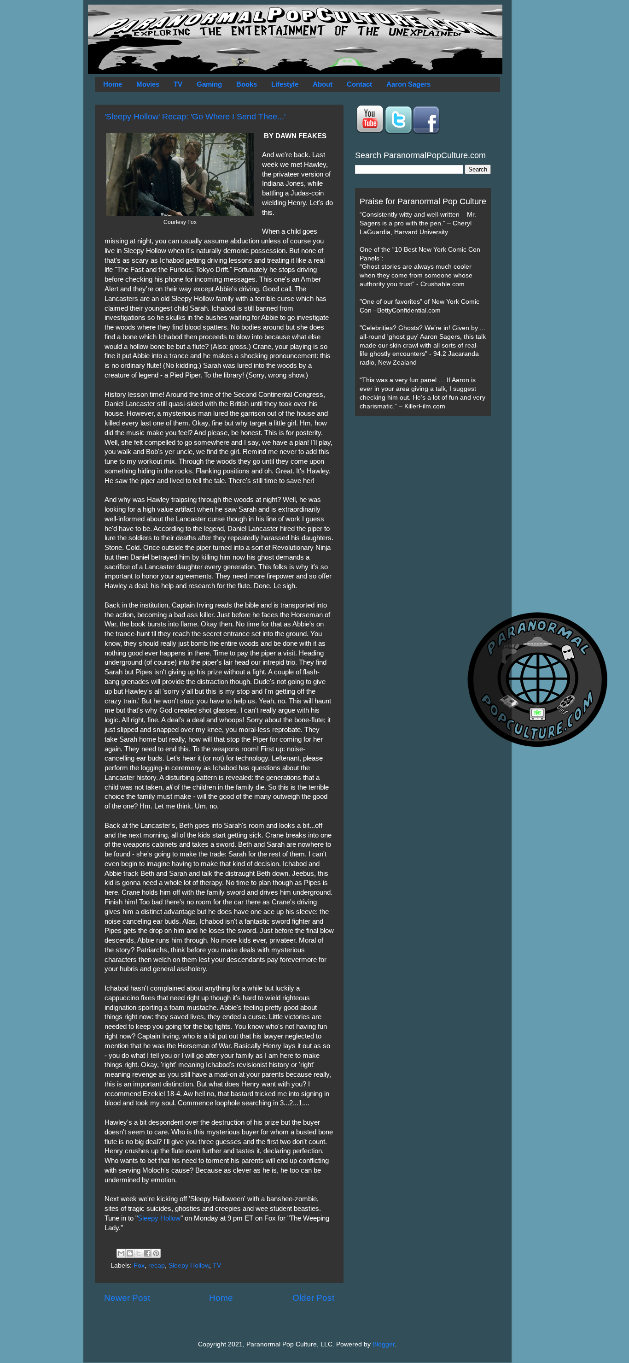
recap (156, 1265)
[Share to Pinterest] (156, 1253)
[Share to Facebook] (147, 1253)
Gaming (209, 84)
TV (178, 84)
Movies (147, 84)
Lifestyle (284, 84)
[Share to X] (138, 1253)
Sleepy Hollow (159, 1218)
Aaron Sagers (408, 84)
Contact (359, 84)
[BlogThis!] (129, 1253)
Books (246, 84)
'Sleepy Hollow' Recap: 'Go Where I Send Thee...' (195, 116)
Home (112, 84)
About (322, 84)
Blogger (384, 1344)
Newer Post (127, 1298)
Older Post (313, 1298)
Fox (139, 1265)
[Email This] (121, 1253)
